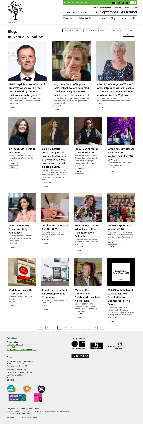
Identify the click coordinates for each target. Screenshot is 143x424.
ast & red (21, 417)
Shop (134, 18)
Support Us (118, 7)
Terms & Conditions (15, 344)
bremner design (37, 417)
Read (130, 30)
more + (129, 35)
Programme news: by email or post (21, 349)
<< (41, 327)
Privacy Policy (12, 342)
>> (102, 327)
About (95, 7)
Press (127, 7)
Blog (113, 18)
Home (10, 23)
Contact (134, 7)
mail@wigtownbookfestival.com (20, 360)
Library (101, 18)
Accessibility (12, 347)
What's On (68, 18)
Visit (124, 18)
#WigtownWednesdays (96, 30)
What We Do (85, 18)
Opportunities (105, 7)
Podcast (117, 30)
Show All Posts (72, 30)
